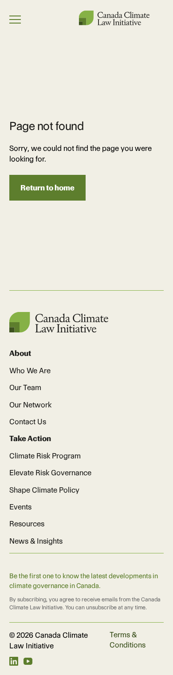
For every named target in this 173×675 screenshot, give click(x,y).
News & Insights (36, 541)
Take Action (30, 438)
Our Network (30, 404)
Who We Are (30, 370)
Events (20, 506)
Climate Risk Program (45, 455)
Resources (26, 523)
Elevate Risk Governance (50, 472)
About (20, 353)
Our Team (25, 387)
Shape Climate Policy (44, 490)
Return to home (47, 187)
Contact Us (27, 421)
